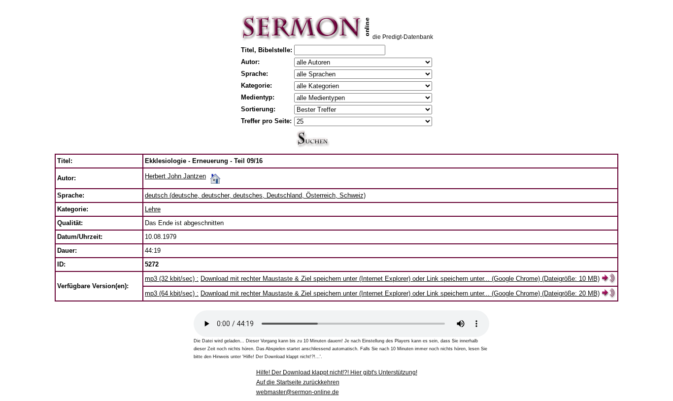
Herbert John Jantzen (175, 176)
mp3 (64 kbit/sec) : (172, 293)
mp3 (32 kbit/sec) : (172, 278)
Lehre (153, 209)
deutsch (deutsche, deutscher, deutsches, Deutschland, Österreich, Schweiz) (255, 195)
